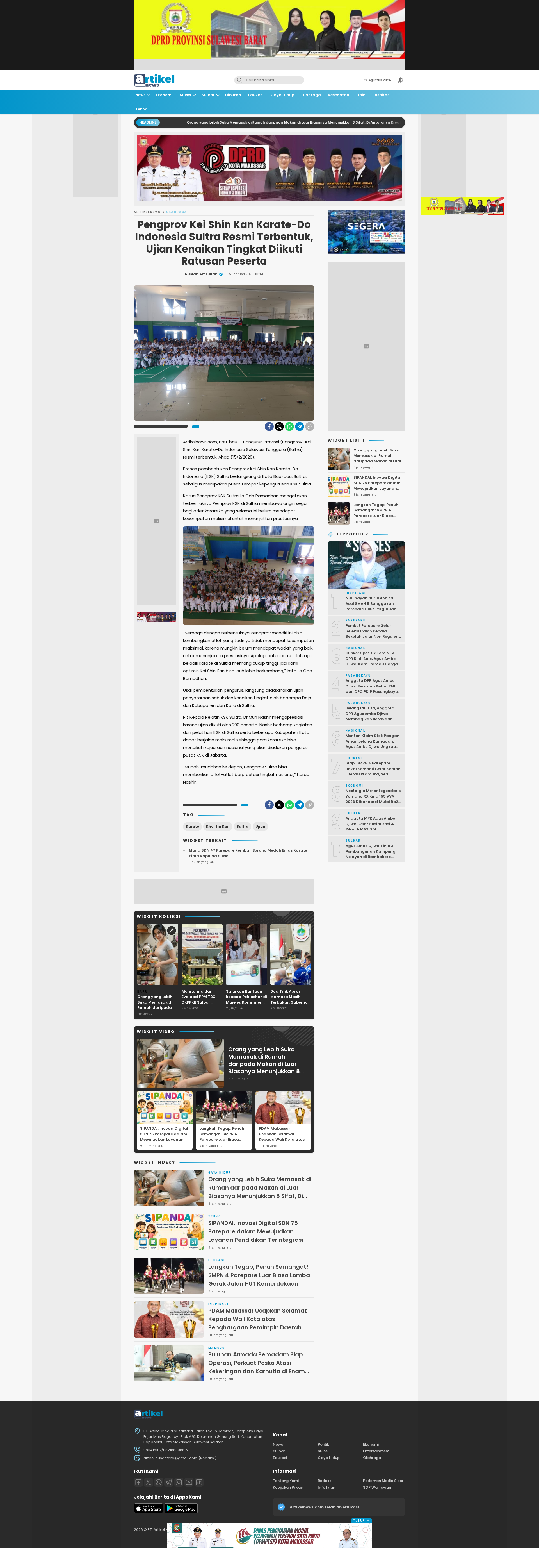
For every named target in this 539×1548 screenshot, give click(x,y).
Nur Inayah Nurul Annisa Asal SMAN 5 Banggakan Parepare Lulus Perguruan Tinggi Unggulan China (371, 606)
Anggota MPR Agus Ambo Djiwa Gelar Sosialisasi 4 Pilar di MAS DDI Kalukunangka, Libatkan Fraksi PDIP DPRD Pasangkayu (370, 832)
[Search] (239, 80)
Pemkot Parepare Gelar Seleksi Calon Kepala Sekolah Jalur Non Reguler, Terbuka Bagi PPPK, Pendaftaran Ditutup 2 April (373, 636)
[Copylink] (309, 426)
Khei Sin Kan (218, 826)
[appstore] (148, 1512)
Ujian (260, 826)
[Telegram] (299, 426)
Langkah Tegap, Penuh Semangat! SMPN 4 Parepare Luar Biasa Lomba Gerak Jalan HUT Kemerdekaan (223, 1139)
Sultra (242, 826)
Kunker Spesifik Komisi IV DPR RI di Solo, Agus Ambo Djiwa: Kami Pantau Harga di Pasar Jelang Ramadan (372, 661)
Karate (192, 826)
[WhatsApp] (289, 426)
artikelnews (147, 212)
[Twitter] (279, 426)
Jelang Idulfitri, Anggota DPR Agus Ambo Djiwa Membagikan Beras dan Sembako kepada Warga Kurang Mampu (370, 719)
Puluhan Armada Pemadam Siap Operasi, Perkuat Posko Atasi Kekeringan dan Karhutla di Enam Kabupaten (256, 1367)
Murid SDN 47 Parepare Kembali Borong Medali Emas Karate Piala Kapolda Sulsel (248, 853)
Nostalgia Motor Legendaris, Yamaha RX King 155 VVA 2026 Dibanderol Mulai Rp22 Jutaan (373, 799)
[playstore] (181, 1512)
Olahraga (176, 212)
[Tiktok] (199, 1482)
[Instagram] (178, 1482)
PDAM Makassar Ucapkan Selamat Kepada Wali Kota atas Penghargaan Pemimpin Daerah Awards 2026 (283, 1139)
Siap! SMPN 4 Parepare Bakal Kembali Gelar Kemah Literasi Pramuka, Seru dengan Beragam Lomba (373, 771)
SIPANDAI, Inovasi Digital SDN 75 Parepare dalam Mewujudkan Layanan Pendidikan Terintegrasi (164, 1137)
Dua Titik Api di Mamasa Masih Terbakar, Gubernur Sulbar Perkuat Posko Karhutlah (289, 1002)
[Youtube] (188, 1482)
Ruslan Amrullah (201, 274)
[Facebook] (269, 426)
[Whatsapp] (158, 1482)
